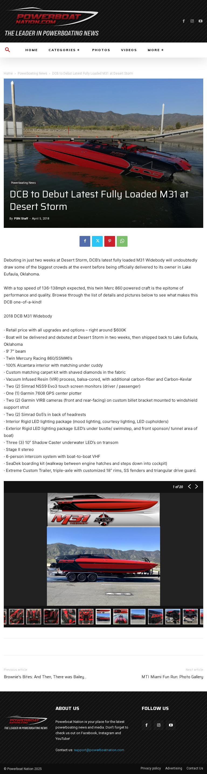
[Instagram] (192, 21)
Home (8, 73)
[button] (7, 50)
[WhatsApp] (122, 241)
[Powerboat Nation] (52, 21)
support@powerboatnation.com (99, 750)
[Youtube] (200, 21)
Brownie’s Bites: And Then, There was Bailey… (45, 677)
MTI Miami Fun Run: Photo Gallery (172, 677)
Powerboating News (32, 73)
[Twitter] (97, 241)
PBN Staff (21, 218)
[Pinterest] (109, 241)
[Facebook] (184, 21)
